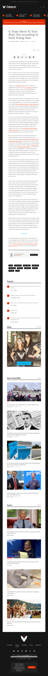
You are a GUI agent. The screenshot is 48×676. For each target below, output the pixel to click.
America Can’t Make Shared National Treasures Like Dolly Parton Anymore (23, 622)
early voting (12, 268)
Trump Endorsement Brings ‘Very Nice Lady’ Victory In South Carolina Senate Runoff (23, 562)
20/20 (11, 265)
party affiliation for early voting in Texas (26, 104)
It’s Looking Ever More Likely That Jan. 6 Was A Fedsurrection (23, 404)
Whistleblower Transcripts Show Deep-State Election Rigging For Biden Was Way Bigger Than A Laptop (23, 434)
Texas (17, 270)
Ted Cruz (11, 270)
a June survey (35, 145)
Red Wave (35, 268)
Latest (9, 505)
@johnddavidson (18, 255)
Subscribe (32, 667)
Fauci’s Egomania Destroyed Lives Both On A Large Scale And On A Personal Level (23, 532)
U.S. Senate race (29, 87)
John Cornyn (27, 268)
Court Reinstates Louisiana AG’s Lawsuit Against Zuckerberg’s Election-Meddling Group (23, 494)
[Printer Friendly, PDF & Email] (33, 57)
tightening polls (20, 85)
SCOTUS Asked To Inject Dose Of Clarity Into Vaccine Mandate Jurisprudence (23, 592)
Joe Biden (20, 268)
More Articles (34, 254)
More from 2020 (14, 378)
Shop (9, 327)
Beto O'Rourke (26, 265)
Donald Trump (35, 265)
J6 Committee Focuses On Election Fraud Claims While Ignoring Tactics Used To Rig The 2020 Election (23, 464)
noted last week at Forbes (24, 146)
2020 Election (18, 265)
